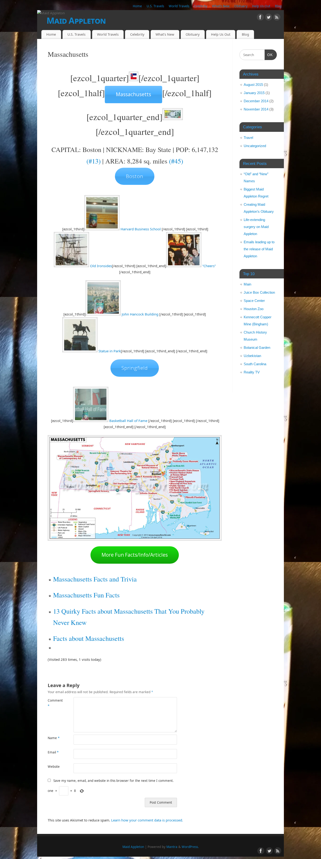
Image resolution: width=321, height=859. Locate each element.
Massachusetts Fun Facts (86, 594)
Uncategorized (255, 146)
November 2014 (256, 109)
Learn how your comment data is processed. (147, 820)
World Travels (179, 6)
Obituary (240, 6)
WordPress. (190, 847)
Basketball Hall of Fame (128, 420)
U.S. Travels (155, 6)
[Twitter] (268, 18)
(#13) (93, 160)
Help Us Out (261, 6)
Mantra (171, 847)
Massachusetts (133, 94)
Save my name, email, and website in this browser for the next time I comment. (113, 781)
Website (54, 766)
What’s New (221, 6)
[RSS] (276, 18)
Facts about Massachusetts (88, 638)
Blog (278, 6)
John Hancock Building (140, 314)
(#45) (176, 160)
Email (53, 752)
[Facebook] (260, 18)
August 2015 (253, 85)
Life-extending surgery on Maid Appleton (256, 227)
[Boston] (102, 229)
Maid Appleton (76, 20)
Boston (134, 176)
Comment (54, 703)
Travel (248, 138)
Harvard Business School (141, 229)
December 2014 (256, 101)
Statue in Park (109, 351)
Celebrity (200, 6)
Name (53, 738)
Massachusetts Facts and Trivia (95, 578)
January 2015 (254, 93)
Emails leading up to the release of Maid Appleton (259, 249)
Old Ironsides (101, 265)
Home (137, 6)
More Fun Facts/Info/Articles (135, 554)
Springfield (134, 368)
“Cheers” (209, 265)
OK (269, 55)
